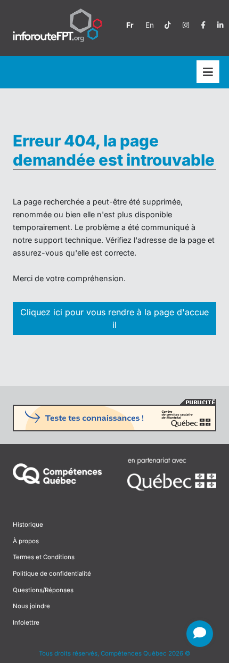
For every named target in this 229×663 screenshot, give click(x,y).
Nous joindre (31, 606)
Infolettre (26, 622)
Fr (130, 25)
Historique (28, 524)
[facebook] (203, 25)
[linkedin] (220, 25)
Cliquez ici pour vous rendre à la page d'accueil (114, 318)
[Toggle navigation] (208, 72)
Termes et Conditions (44, 557)
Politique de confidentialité (52, 573)
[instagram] (186, 25)
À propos (26, 541)
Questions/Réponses (43, 590)
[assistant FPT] (199, 633)
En (149, 25)
